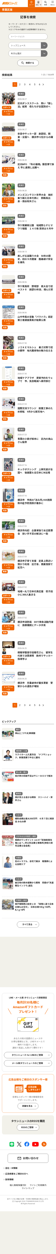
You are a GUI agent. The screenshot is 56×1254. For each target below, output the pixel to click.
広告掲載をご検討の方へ (16, 1174)
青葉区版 (7, 9)
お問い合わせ (31, 1158)
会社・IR (38, 5)
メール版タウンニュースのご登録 (27, 1063)
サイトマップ (28, 1188)
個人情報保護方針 (18, 1185)
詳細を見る (27, 1106)
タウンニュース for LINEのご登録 (27, 1055)
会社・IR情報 (11, 1168)
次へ (42, 84)
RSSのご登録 (27, 1127)
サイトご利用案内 (38, 1185)
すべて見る (27, 924)
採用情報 (9, 1179)
